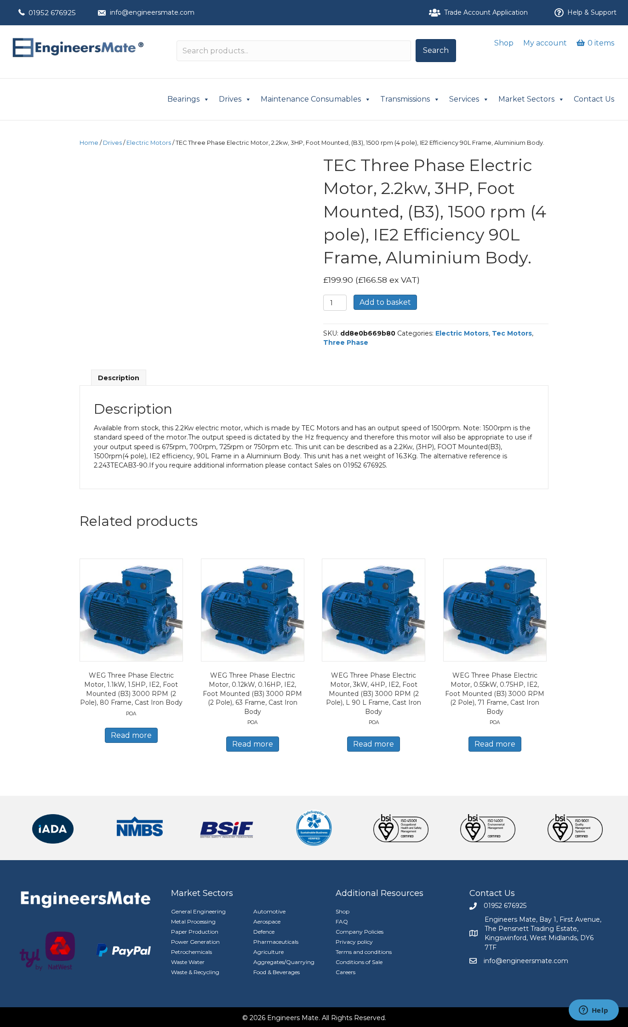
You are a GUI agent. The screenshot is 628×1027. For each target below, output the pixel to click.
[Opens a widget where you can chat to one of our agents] (593, 1010)
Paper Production (194, 931)
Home (89, 142)
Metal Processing (193, 921)
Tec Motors (512, 333)
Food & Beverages (276, 972)
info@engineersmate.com (152, 12)
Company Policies (359, 931)
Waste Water (188, 962)
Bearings (183, 99)
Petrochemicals (191, 951)
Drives (230, 99)
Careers (345, 972)
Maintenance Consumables (311, 99)
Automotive (269, 911)
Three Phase (345, 342)
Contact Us (594, 99)
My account (545, 43)
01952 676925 (52, 12)
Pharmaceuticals (275, 941)
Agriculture (268, 951)
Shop (504, 43)
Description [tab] (118, 378)
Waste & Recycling (195, 972)
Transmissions (405, 99)
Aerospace (266, 921)
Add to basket (385, 302)
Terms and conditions (364, 951)
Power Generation (195, 941)
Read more (131, 735)
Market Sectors (526, 99)
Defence (263, 931)
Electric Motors (148, 142)
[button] (436, 50)
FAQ (342, 921)
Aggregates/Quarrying (283, 962)
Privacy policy (354, 941)
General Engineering (198, 911)
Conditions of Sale (359, 962)
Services (464, 99)
